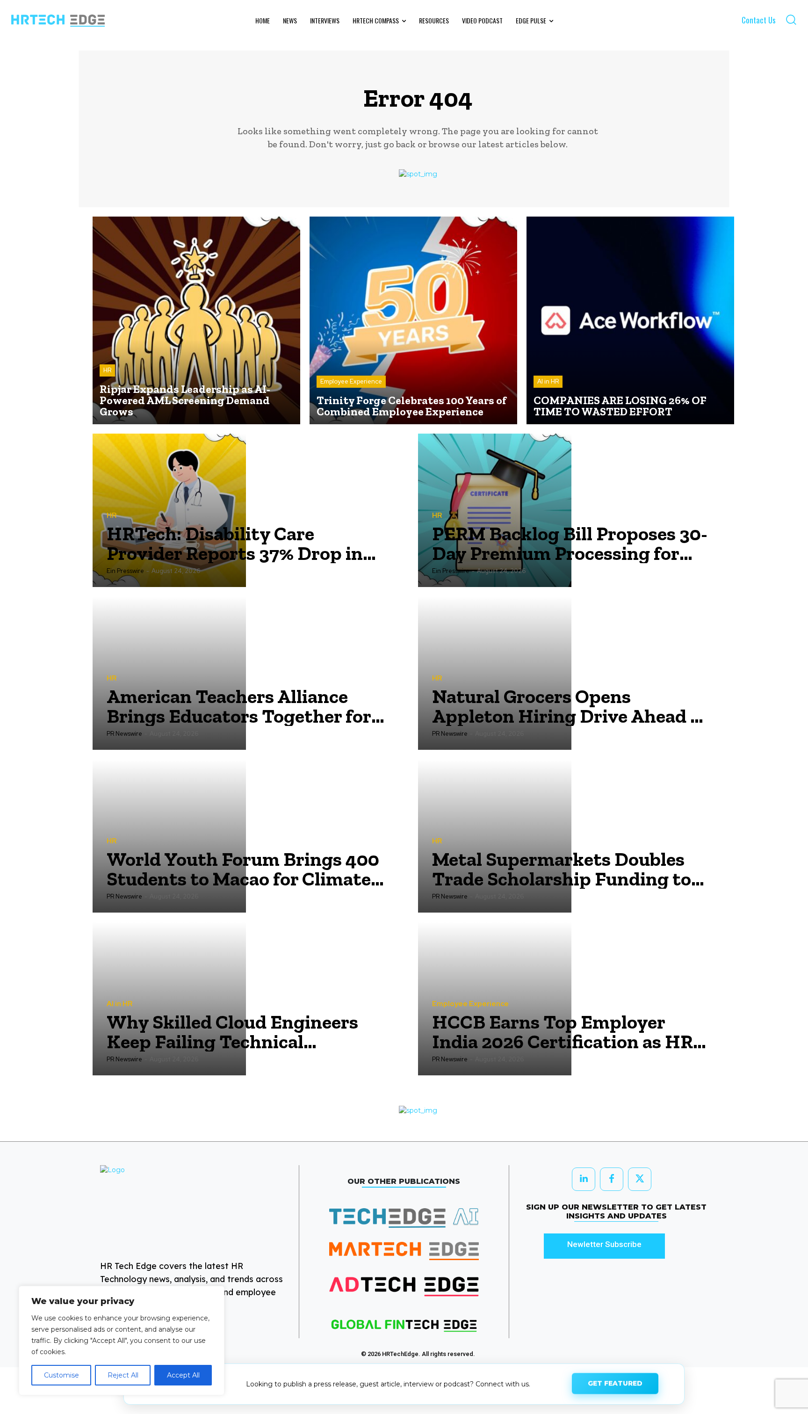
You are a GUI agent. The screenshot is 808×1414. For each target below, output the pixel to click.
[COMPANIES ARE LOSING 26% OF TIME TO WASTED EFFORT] (630, 320)
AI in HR (548, 381)
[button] (791, 19)
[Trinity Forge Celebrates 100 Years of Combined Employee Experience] (413, 320)
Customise (61, 1375)
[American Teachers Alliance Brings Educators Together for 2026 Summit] (169, 673)
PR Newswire (124, 734)
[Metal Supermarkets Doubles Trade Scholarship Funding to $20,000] (494, 836)
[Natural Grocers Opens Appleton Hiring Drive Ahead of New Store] (494, 673)
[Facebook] (611, 1179)
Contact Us (759, 20)
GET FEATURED (615, 1383)
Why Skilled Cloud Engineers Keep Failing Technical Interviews (232, 1031)
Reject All (123, 1375)
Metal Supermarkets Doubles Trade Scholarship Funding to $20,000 (561, 869)
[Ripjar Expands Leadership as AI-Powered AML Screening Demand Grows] (196, 320)
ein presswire (125, 571)
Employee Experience (351, 381)
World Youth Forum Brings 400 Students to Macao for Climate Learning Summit (243, 869)
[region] (121, 1340)
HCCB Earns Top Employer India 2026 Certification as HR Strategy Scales (562, 1031)
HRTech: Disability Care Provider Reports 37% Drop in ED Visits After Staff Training (235, 543)
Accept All (183, 1375)
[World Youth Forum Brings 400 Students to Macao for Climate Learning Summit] (169, 836)
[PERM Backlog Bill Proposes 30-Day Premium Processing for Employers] (494, 510)
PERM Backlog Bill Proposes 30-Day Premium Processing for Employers (569, 543)
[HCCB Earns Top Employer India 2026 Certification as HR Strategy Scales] (494, 998)
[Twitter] (639, 1179)
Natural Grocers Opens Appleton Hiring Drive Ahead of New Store (569, 706)
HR (107, 370)
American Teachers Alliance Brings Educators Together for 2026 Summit (239, 706)
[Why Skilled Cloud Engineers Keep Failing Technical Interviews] (169, 998)
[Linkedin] (583, 1179)
